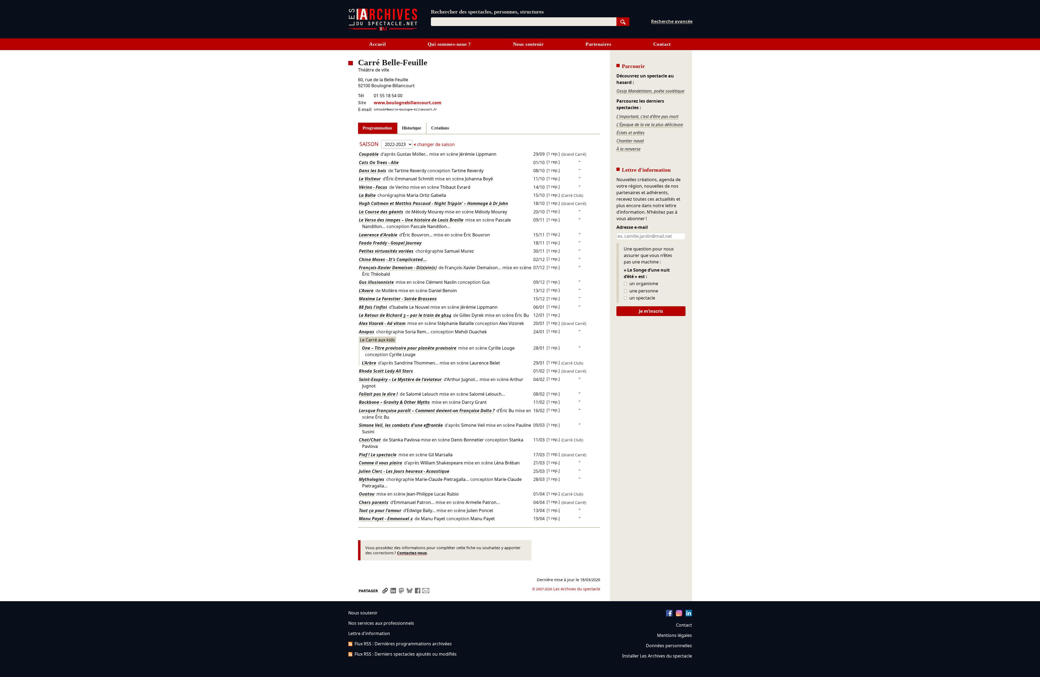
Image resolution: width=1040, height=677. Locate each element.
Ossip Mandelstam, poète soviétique (650, 91)
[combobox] (523, 21)
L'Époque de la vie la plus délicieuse (649, 125)
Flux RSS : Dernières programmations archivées (403, 644)
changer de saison (435, 144)
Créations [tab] (440, 128)
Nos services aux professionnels (381, 623)
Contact (662, 44)
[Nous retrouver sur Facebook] (669, 615)
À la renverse (628, 149)
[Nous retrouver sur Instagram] (679, 615)
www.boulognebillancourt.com (407, 103)
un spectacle (641, 298)
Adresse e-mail (632, 227)
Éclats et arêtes (630, 133)
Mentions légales (674, 635)
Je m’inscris (651, 311)
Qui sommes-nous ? (449, 44)
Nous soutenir (528, 44)
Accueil (377, 44)
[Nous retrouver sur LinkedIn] (688, 615)
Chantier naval (630, 141)
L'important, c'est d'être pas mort (647, 116)
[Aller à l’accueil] (383, 29)
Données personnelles (669, 646)
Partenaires (598, 44)
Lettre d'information (369, 633)
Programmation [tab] (377, 128)
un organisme (643, 283)
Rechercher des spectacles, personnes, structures (487, 12)
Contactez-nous (412, 552)
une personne (643, 291)
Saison (369, 144)
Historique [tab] (411, 128)
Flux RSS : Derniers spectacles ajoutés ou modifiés (406, 654)
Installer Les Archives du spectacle (657, 656)
